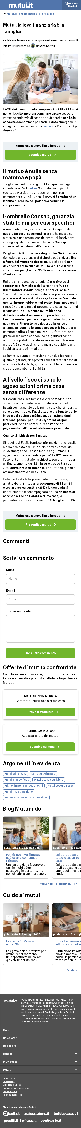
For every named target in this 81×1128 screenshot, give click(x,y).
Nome (10, 570)
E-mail (10, 590)
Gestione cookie (10, 1091)
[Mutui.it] (21, 8)
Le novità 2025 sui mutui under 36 (23, 942)
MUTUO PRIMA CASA (40, 696)
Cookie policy (8, 1081)
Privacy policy (9, 1078)
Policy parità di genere (12, 1095)
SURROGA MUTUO (40, 731)
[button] (4, 5)
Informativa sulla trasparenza (16, 1088)
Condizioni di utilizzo (12, 1085)
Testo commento (18, 611)
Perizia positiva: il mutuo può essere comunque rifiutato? (23, 858)
